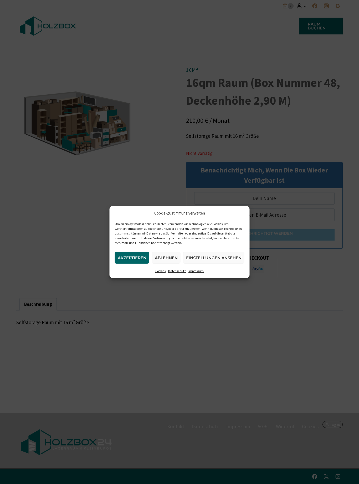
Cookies (160, 271)
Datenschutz (177, 271)
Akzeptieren (132, 257)
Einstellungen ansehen (214, 257)
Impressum (196, 271)
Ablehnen (166, 257)
